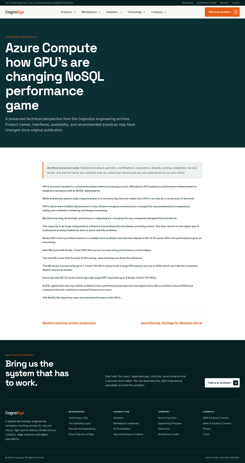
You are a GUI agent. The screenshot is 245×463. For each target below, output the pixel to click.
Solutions (112, 12)
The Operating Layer (79, 423)
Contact (236, 3)
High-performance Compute (128, 434)
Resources (187, 3)
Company (156, 12)
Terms (206, 434)
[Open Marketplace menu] (99, 12)
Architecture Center (206, 3)
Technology (135, 12)
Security (224, 3)
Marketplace (89, 12)
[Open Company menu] (165, 12)
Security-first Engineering (81, 428)
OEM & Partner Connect (215, 418)
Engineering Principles (170, 423)
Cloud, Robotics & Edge (81, 434)
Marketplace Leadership (126, 423)
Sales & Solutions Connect (217, 423)
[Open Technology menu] (144, 12)
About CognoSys (167, 418)
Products (66, 12)
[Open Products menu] (74, 12)
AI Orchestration (122, 428)
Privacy (207, 428)
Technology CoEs (78, 418)
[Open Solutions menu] (120, 12)
